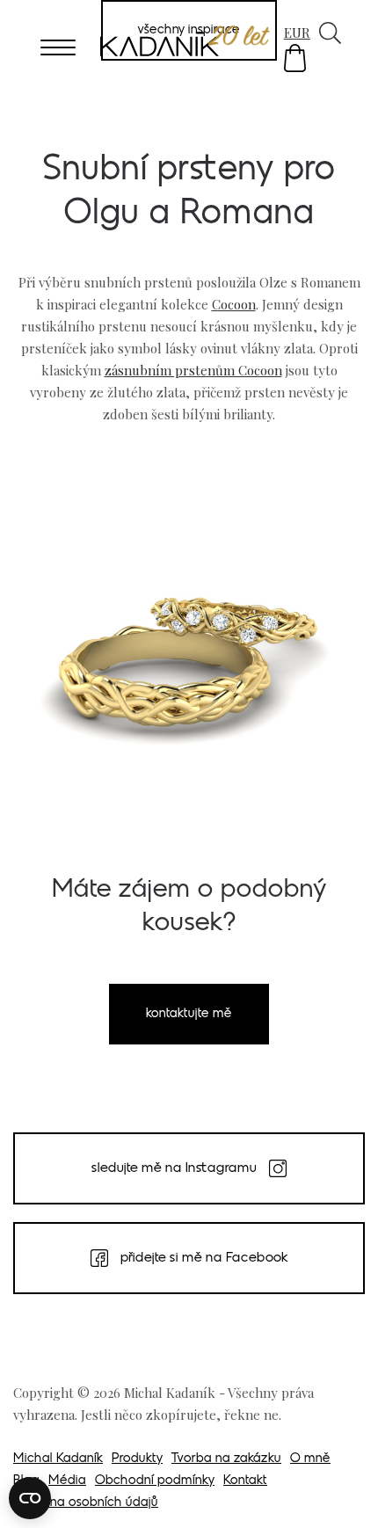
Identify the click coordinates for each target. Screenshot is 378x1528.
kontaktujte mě (189, 1014)
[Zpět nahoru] (341, 1490)
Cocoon (234, 304)
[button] (295, 58)
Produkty (137, 1459)
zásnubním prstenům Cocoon (193, 370)
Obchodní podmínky (154, 1481)
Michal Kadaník (58, 1459)
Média (67, 1481)
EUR (297, 32)
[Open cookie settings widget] (30, 1498)
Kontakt (245, 1481)
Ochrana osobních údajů (85, 1503)
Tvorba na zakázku (226, 1459)
